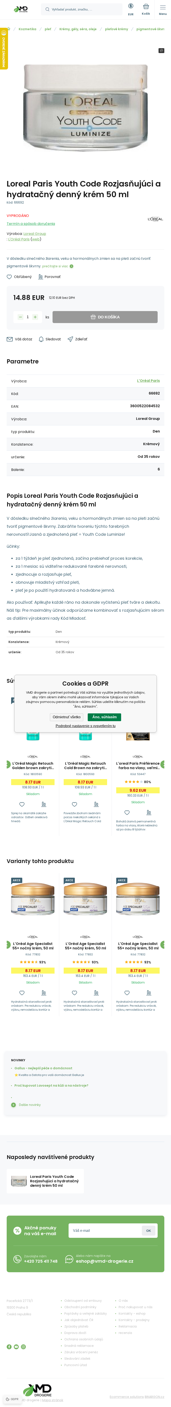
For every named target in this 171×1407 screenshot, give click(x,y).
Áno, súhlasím (104, 717)
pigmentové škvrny (152, 29)
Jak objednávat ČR (78, 1320)
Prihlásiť (148, 1231)
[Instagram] (23, 1346)
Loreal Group (34, 233)
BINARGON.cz (154, 1397)
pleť (48, 29)
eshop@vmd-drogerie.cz (104, 1261)
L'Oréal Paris (19, 239)
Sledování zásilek (77, 1358)
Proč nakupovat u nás (136, 1307)
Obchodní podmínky (80, 1307)
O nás (123, 1300)
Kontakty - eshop (132, 1313)
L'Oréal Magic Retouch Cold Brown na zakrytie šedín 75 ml (85, 765)
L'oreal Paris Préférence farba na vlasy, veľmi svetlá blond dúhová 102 (138, 765)
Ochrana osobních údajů (83, 1339)
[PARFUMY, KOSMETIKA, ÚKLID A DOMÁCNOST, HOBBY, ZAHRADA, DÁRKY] (8, 29)
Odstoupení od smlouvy (83, 1300)
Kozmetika (27, 29)
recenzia (125, 1333)
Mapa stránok (52, 1400)
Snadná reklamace (79, 1345)
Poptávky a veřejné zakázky (85, 1313)
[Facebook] (9, 1346)
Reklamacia (128, 1326)
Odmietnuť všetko (67, 717)
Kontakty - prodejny (134, 1320)
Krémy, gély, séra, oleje (78, 29)
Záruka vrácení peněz (81, 1352)
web (36, 239)
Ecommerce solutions (127, 1397)
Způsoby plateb (76, 1326)
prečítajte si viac (55, 266)
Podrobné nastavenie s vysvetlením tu (86, 726)
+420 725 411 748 (41, 1261)
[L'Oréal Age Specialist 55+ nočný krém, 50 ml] (33, 899)
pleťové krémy (116, 29)
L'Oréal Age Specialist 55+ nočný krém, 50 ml (32, 946)
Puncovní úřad (75, 1365)
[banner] (20, 10)
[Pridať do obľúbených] (21, 804)
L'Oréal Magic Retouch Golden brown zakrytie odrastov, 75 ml (33, 765)
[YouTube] (16, 1346)
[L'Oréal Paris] (155, 226)
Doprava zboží (75, 1333)
